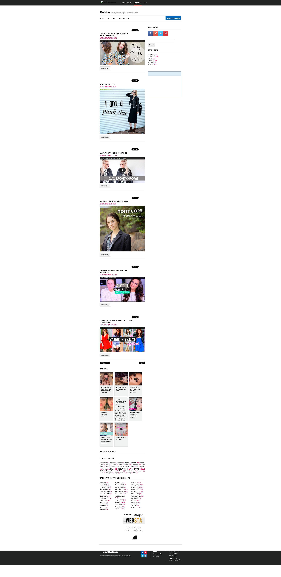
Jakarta (113, 466)
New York (123, 469)
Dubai (126, 464)
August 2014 (119, 500)
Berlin (134, 463)
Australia (112, 463)
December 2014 (120, 489)
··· (146, 2)
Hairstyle (151, 60)
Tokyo (116, 473)
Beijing (127, 463)
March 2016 (103, 485)
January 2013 (135, 507)
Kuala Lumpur (122, 466)
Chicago (113, 464)
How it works (157, 554)
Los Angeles (141, 466)
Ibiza (107, 466)
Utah (134, 473)
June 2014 (118, 504)
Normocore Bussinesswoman (114, 201)
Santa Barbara (129, 471)
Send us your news (173, 18)
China (120, 464)
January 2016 (104, 489)
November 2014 (120, 491)
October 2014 (119, 494)
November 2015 (105, 494)
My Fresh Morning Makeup (104, 414)
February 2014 (135, 485)
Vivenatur (173, 558)
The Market (173, 553)
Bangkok (120, 463)
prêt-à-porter (124, 18)
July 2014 (118, 502)
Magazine (138, 2)
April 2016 (103, 482)
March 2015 (118, 482)
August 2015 (104, 500)
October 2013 (135, 494)
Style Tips (111, 18)
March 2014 (134, 482)
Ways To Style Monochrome (113, 153)
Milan (112, 469)
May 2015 (103, 507)
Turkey (129, 473)
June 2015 (103, 505)
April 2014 (118, 509)
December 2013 (135, 489)
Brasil (106, 464)
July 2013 (134, 500)
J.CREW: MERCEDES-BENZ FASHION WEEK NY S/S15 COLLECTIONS (121, 403)
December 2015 (105, 491)
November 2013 (135, 491)
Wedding (151, 62)
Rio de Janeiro (110, 471)
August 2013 (134, 498)
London (131, 466)
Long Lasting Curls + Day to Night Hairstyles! (114, 34)
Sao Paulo (140, 471)
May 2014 (118, 506)
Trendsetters (126, 2)
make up (150, 64)
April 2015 (103, 509)
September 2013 (136, 496)
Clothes (151, 54)
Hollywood (135, 464)
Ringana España (175, 560)
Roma (121, 471)
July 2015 (103, 503)
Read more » (105, 68)
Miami (105, 469)
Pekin (101, 471)
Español (156, 556)
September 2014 (120, 496)
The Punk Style (107, 84)
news (102, 18)
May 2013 (134, 505)
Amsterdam (103, 463)
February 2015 (119, 485)
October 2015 (104, 496)
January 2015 (119, 487)
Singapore (109, 473)
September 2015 (105, 498)
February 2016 (104, 487)
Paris (136, 469)
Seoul (102, 473)
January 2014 (135, 487)
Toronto (122, 473)
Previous (104, 363)
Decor (150, 58)
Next (142, 363)
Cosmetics (151, 56)
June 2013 (134, 503)
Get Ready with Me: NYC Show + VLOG (121, 389)
